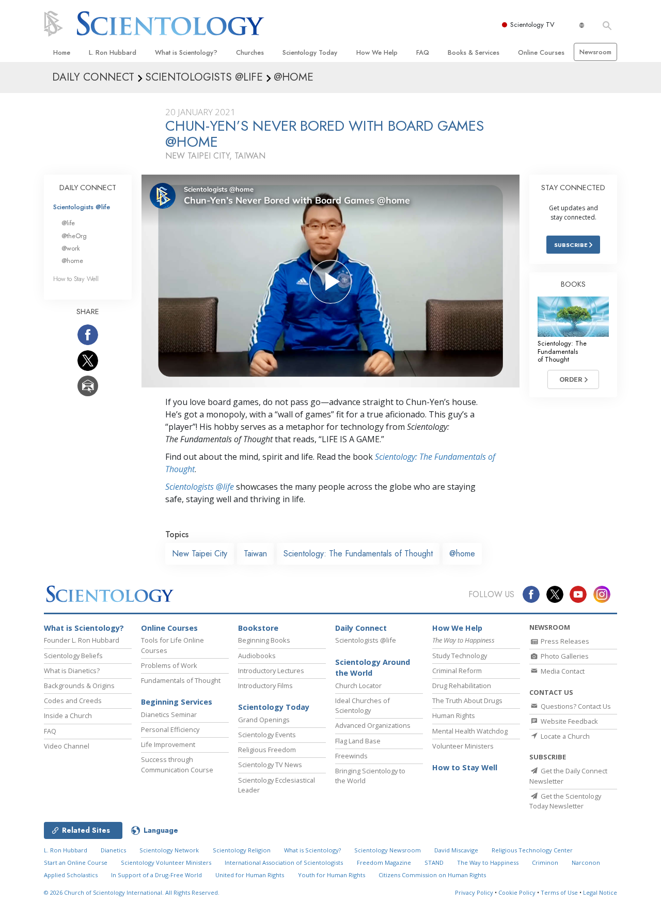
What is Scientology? (186, 52)
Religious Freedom (267, 749)
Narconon (586, 862)
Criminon (545, 862)
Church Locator (358, 685)
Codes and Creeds (73, 700)
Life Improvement (168, 744)
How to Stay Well (76, 279)
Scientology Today (309, 52)
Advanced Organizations (373, 725)
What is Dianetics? (72, 670)
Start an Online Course (75, 862)
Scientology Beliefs (73, 655)
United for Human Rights (249, 875)
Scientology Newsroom (387, 850)
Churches (250, 52)
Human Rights (453, 715)
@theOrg (74, 236)
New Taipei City (199, 553)
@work (70, 248)
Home (61, 52)
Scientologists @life (81, 207)
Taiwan (255, 553)
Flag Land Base (358, 740)
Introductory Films (265, 685)
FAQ (422, 52)
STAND (434, 862)
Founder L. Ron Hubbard (81, 640)
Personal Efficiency (170, 729)
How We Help (377, 52)
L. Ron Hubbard (112, 52)
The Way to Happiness (487, 862)
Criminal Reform (457, 670)
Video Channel (66, 746)
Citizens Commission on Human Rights (432, 875)
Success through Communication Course (177, 764)
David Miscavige (456, 850)
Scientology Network (169, 850)
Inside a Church (68, 715)
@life (68, 223)
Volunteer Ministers (463, 746)
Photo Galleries (564, 656)
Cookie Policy (517, 892)
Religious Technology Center (532, 850)
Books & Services (473, 52)
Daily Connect (361, 628)
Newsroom (595, 52)
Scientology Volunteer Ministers (166, 862)
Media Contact (562, 671)
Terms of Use (559, 892)
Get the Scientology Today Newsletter (565, 801)
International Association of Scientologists (284, 862)
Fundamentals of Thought (181, 680)
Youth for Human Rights (331, 875)
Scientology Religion (242, 850)
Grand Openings (264, 719)
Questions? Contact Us (575, 706)
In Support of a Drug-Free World (156, 875)
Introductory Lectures (271, 670)
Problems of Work (169, 665)
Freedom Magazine (384, 862)
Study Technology (459, 655)
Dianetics (113, 850)
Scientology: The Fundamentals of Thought (358, 553)
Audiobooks (257, 655)
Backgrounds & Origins (79, 685)
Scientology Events (267, 734)
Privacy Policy (474, 892)
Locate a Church (564, 736)
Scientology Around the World (372, 667)
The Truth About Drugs (467, 700)
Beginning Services (176, 702)
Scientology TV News (270, 764)
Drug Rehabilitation (461, 685)
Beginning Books (264, 640)
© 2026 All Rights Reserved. (131, 892)
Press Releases (564, 641)
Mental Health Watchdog (470, 731)
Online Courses (541, 52)
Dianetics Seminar (169, 714)
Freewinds (351, 755)
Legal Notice (600, 892)
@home (462, 553)
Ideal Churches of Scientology (362, 705)
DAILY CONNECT (87, 187)
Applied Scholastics (71, 875)
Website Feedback (568, 721)
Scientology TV (532, 24)
